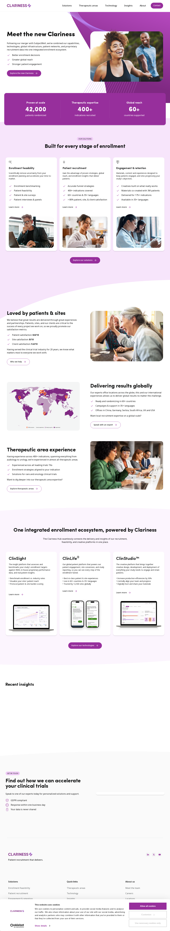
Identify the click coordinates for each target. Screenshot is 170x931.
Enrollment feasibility (19, 888)
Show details (41, 926)
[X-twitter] (154, 854)
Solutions (67, 5)
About (143, 5)
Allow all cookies (148, 906)
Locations (130, 898)
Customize (146, 914)
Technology (111, 5)
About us (130, 881)
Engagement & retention (20, 898)
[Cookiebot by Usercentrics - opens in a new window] (17, 926)
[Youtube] (160, 854)
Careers (129, 893)
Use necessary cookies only (148, 923)
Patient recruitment (18, 893)
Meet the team (132, 888)
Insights (128, 5)
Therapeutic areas (88, 5)
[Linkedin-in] (148, 854)
